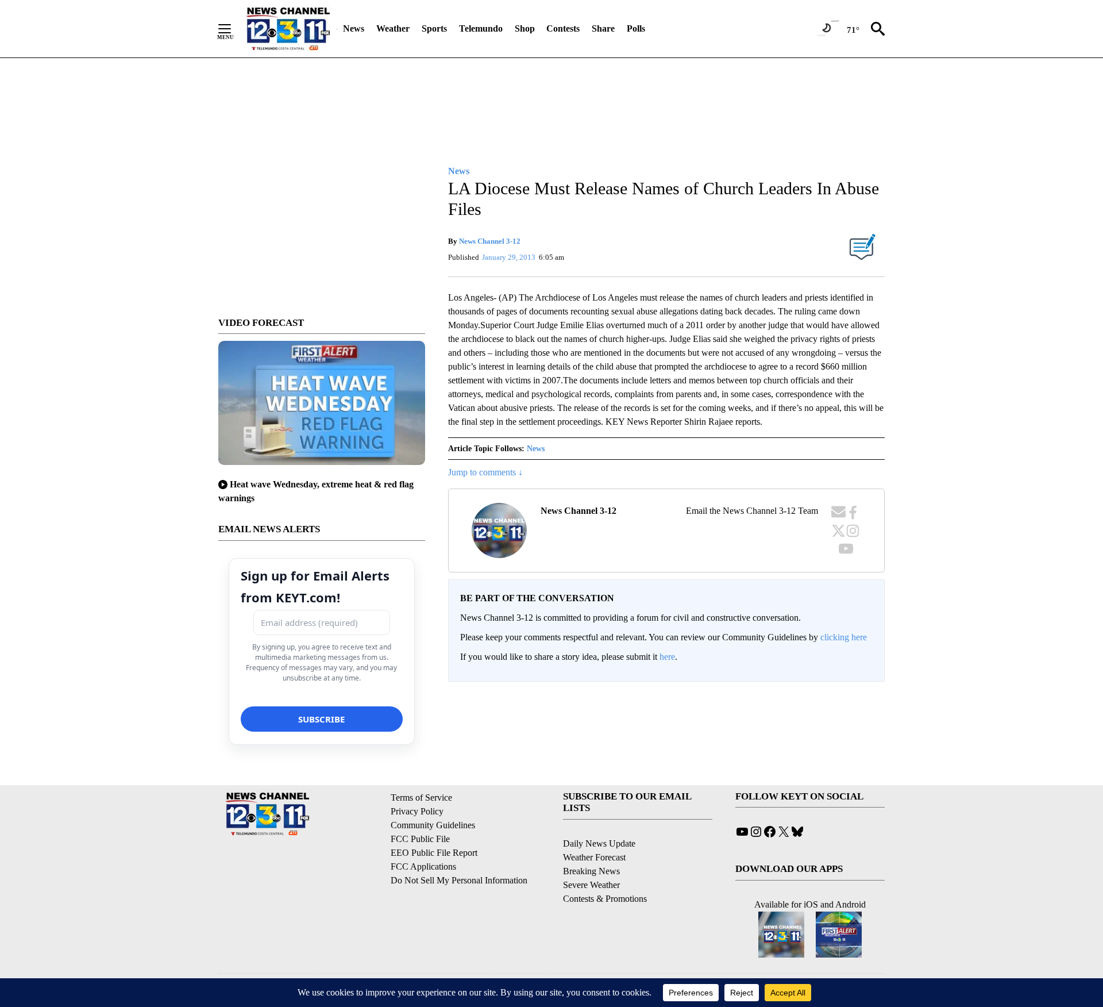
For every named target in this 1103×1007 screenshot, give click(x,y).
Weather (393, 28)
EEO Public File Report (434, 853)
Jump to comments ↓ (485, 472)
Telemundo (481, 28)
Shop (525, 28)
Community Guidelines (433, 825)
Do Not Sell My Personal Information (459, 880)
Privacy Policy (417, 811)
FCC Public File (420, 839)
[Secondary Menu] (233, 28)
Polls (636, 28)
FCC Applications (423, 866)
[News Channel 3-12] (288, 29)
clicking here (843, 637)
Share (603, 28)
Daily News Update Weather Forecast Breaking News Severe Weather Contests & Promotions (605, 871)
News (353, 28)
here (667, 657)
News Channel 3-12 (489, 241)
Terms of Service (421, 797)
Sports (434, 28)
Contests (563, 28)
